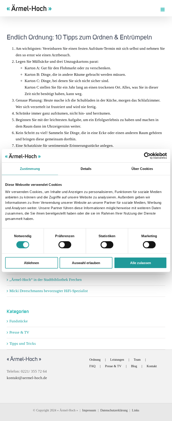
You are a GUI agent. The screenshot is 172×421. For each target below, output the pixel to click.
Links (135, 410)
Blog (134, 366)
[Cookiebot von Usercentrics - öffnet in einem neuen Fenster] (147, 155)
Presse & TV (19, 332)
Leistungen (117, 359)
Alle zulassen (140, 263)
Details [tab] (86, 169)
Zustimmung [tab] (30, 169)
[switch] (64, 244)
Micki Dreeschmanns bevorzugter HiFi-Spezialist (48, 291)
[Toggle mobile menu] (163, 9)
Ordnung (95, 359)
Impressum (89, 410)
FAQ (92, 366)
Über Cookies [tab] (142, 169)
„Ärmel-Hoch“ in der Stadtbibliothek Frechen (45, 280)
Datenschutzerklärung (114, 410)
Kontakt (152, 366)
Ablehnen (31, 263)
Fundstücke (18, 321)
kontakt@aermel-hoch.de (27, 378)
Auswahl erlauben (86, 263)
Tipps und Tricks (22, 343)
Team (137, 359)
